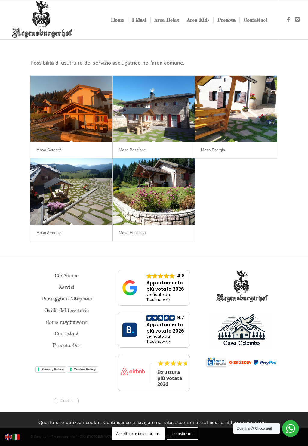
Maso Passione (132, 150)
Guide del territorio (66, 310)
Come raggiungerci (67, 322)
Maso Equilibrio (132, 233)
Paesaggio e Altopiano (67, 299)
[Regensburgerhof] (41, 19)
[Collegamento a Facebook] (288, 19)
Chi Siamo (67, 275)
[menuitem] (117, 19)
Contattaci (67, 333)
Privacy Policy (53, 369)
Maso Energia (213, 150)
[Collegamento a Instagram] (297, 19)
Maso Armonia (48, 233)
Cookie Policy (85, 369)
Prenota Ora (67, 345)
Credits (66, 400)
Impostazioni (182, 433)
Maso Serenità (49, 150)
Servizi (67, 287)
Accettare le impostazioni (138, 433)
